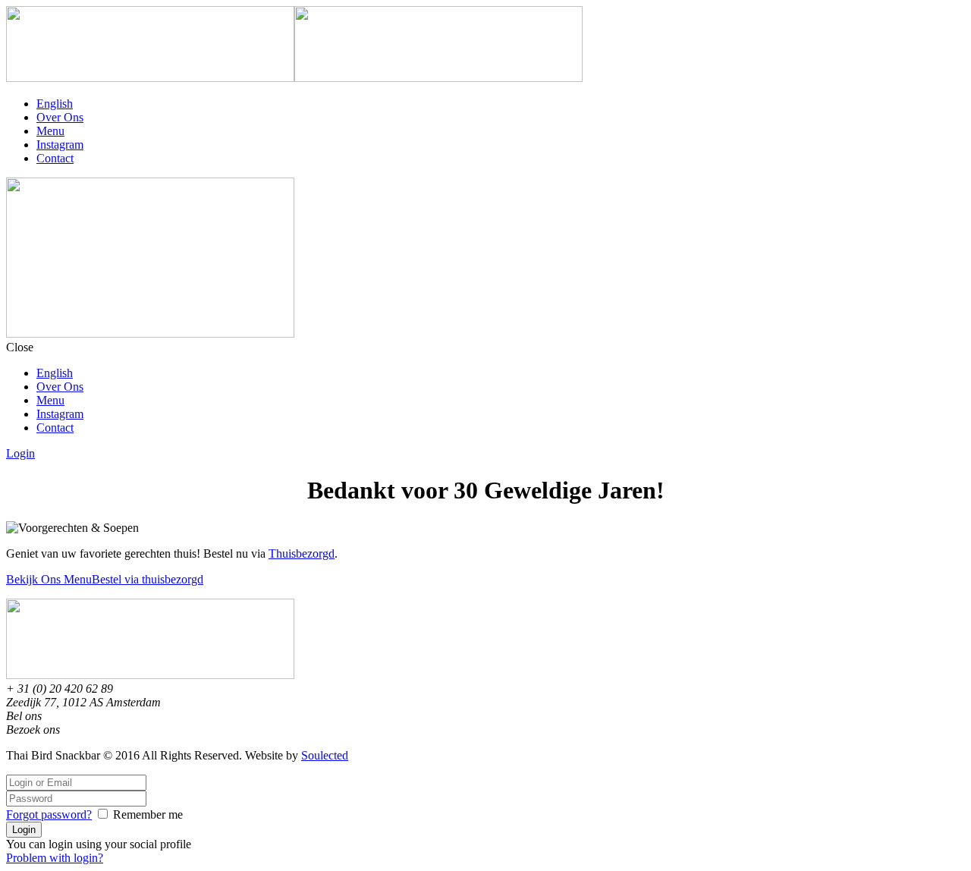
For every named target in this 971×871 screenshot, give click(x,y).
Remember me (148, 814)
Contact (55, 158)
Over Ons (59, 117)
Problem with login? (54, 857)
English (54, 103)
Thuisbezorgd (302, 553)
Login (20, 453)
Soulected (324, 755)
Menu (50, 130)
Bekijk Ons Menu (49, 579)
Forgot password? (49, 814)
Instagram (59, 144)
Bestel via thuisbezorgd (147, 579)
